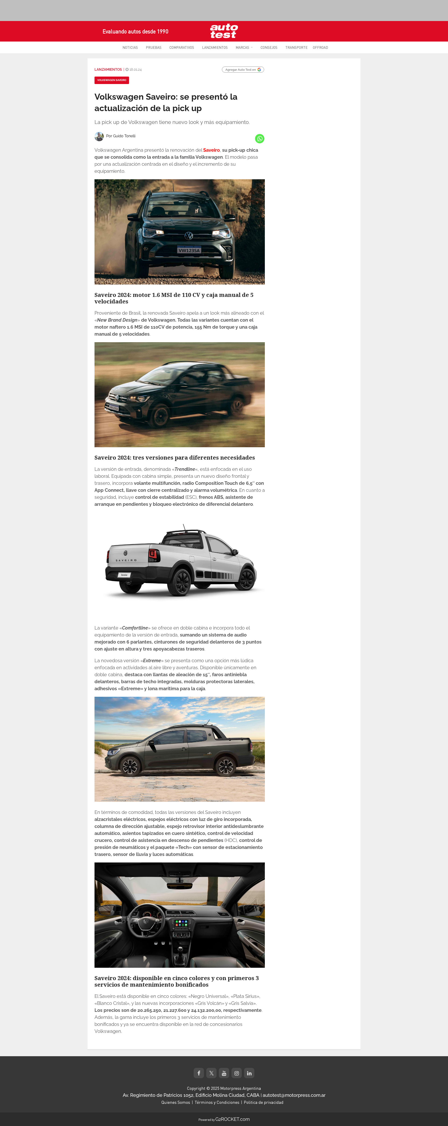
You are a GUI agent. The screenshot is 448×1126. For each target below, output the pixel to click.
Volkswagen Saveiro (111, 80)
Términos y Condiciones (217, 1102)
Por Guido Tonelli (120, 136)
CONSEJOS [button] (269, 47)
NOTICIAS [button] (130, 47)
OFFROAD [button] (320, 47)
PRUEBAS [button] (153, 47)
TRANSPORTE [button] (296, 47)
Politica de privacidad (264, 1102)
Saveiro (211, 150)
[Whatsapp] (259, 138)
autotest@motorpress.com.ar (294, 1095)
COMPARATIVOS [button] (181, 47)
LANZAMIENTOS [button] (215, 47)
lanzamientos (108, 69)
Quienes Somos (175, 1102)
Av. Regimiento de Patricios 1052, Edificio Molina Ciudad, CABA (191, 1095)
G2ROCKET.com (232, 1119)
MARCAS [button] (242, 47)
